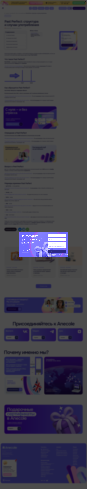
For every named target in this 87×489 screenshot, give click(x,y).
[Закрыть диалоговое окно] (85, 2)
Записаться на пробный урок (57, 251)
